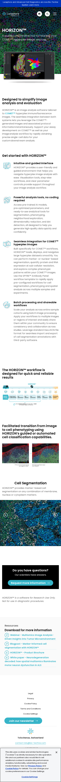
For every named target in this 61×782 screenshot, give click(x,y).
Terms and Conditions (30, 708)
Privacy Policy (35, 765)
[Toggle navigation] (55, 14)
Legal (30, 693)
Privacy (30, 698)
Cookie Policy (30, 703)
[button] (39, 13)
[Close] (56, 752)
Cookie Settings (30, 776)
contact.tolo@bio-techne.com (30, 743)
